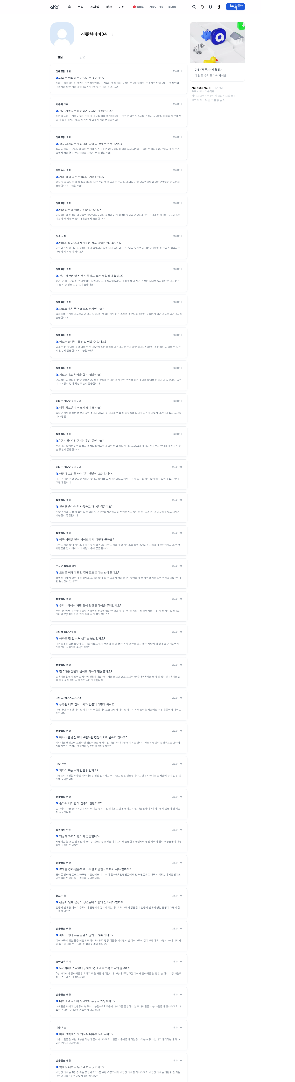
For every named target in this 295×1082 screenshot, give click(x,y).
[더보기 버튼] (112, 34)
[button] (112, 34)
